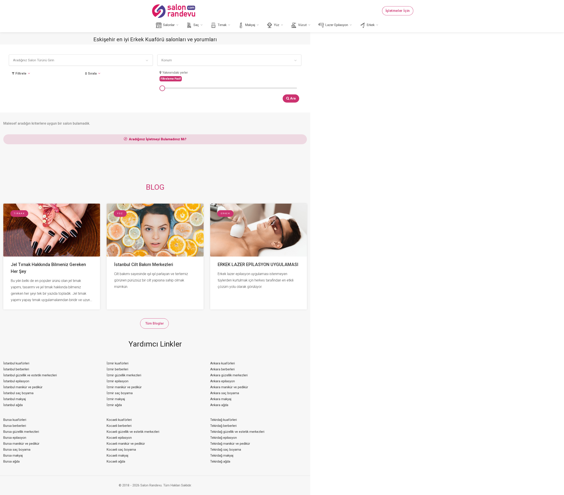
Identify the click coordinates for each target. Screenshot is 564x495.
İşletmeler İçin (397, 11)
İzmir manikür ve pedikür (124, 387)
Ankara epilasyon (222, 381)
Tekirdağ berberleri (223, 426)
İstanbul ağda (13, 405)
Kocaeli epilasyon (119, 438)
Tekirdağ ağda (220, 461)
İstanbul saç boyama (18, 393)
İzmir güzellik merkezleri (124, 375)
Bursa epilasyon (14, 438)
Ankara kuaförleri (222, 363)
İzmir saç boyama (120, 393)
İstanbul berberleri (16, 369)
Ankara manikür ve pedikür (229, 387)
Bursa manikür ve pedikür (21, 444)
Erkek (370, 25)
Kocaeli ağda (116, 461)
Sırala (92, 73)
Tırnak (221, 25)
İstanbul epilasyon (16, 381)
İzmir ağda (114, 405)
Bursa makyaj (13, 456)
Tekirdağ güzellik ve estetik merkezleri (237, 432)
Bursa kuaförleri (14, 420)
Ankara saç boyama (224, 393)
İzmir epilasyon (117, 381)
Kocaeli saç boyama (121, 450)
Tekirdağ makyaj (221, 456)
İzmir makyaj (116, 399)
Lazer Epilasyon (336, 25)
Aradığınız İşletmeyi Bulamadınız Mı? (157, 139)
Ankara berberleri (222, 369)
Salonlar (168, 25)
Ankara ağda (219, 405)
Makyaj (249, 25)
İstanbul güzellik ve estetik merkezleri (30, 375)
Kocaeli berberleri (119, 426)
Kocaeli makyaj (117, 456)
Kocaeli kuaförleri (119, 420)
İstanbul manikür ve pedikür (23, 387)
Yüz (276, 25)
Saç (196, 25)
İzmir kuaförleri (117, 363)
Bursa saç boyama (16, 450)
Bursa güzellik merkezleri (21, 432)
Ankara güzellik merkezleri (229, 375)
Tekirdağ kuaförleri (223, 420)
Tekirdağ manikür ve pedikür (230, 444)
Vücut (302, 25)
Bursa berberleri (14, 426)
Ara (292, 98)
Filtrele (20, 73)
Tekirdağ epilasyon (223, 438)
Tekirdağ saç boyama (225, 450)
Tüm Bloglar (154, 323)
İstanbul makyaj (14, 399)
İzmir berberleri (117, 369)
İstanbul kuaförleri (16, 363)
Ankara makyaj (220, 399)
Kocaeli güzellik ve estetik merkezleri (133, 432)
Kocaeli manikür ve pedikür (126, 444)
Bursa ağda (11, 461)
